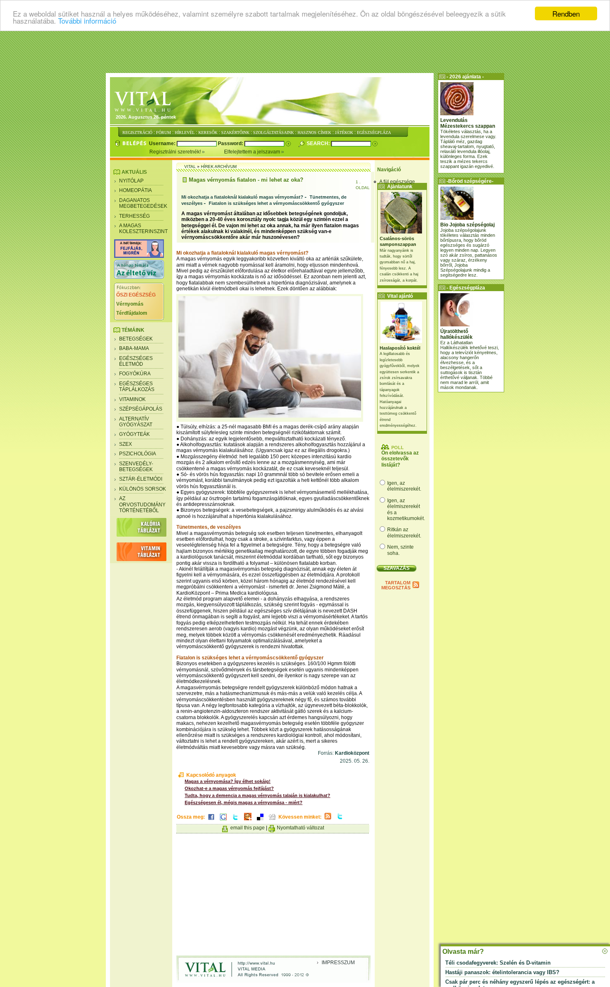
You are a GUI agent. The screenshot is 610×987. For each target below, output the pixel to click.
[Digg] (272, 821)
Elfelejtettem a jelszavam (252, 152)
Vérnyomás (130, 304)
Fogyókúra (135, 374)
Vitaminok (132, 399)
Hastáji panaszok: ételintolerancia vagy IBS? (502, 972)
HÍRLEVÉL (185, 132)
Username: (163, 143)
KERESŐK (207, 132)
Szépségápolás (140, 409)
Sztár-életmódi (140, 479)
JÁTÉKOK (344, 132)
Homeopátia (135, 190)
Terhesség (134, 216)
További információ (87, 21)
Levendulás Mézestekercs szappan (467, 123)
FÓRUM (163, 132)
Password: (231, 143)
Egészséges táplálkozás (136, 386)
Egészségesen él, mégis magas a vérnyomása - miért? (244, 802)
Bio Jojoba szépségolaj (467, 225)
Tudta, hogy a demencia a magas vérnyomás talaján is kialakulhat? (257, 795)
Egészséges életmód (136, 361)
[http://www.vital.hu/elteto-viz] (139, 277)
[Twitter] (235, 821)
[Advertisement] (305, 51)
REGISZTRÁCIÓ (137, 132)
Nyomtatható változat (300, 828)
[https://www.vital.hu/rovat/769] (139, 256)
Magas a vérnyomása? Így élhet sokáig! (228, 781)
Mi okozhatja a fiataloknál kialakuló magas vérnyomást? (242, 196)
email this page (247, 828)
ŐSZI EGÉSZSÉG (136, 295)
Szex (125, 444)
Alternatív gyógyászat (135, 422)
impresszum (338, 962)
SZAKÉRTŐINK (235, 132)
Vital (190, 166)
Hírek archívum (219, 166)
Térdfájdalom (131, 313)
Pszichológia (137, 454)
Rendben (566, 13)
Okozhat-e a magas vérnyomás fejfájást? (229, 788)
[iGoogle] (223, 821)
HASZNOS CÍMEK (314, 132)
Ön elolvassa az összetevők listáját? (400, 459)
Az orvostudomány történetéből (142, 504)
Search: (319, 143)
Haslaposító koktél (400, 347)
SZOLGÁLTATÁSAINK (273, 132)
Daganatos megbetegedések (143, 203)
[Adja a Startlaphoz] (248, 821)
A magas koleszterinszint (143, 228)
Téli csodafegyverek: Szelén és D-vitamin (498, 963)
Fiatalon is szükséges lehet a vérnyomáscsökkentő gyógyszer (276, 203)
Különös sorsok (142, 489)
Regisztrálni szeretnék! (175, 152)
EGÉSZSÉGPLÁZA (374, 132)
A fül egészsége (397, 182)
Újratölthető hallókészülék (456, 334)
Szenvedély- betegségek (136, 466)
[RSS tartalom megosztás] (327, 820)
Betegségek (136, 339)
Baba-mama (134, 348)
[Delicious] (260, 821)
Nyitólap (131, 181)
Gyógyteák (134, 434)
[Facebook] (211, 821)
